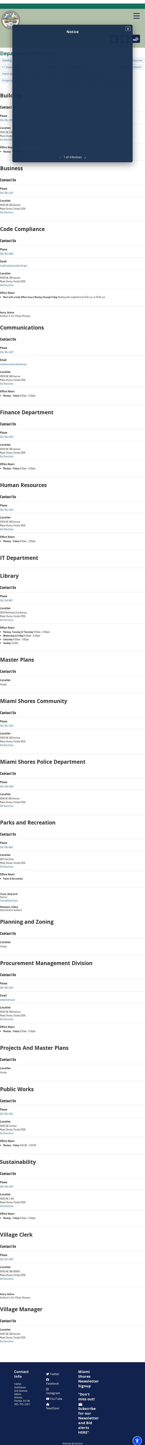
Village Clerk (16, 1234)
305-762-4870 (6, 1259)
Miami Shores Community (33, 701)
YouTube (55, 1399)
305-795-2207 (6, 192)
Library (9, 575)
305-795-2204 (6, 120)
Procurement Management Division (46, 963)
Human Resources (23, 485)
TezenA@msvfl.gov (9, 900)
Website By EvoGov (72, 1443)
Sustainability (18, 1161)
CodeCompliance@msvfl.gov (13, 265)
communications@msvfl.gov (13, 364)
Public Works (17, 1089)
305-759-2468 (6, 786)
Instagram (53, 1393)
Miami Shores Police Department (42, 761)
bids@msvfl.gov (7, 999)
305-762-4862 (6, 253)
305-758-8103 (6, 847)
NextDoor (52, 1408)
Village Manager (21, 1309)
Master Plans (17, 659)
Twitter (54, 1374)
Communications (22, 327)
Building (7, 60)
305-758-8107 (6, 600)
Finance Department (26, 412)
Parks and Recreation (28, 822)
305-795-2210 (6, 1113)
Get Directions (6, 139)
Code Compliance (22, 229)
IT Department (11, 67)
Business (11, 168)
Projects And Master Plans (34, 1047)
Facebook (52, 1383)
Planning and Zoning (27, 921)
